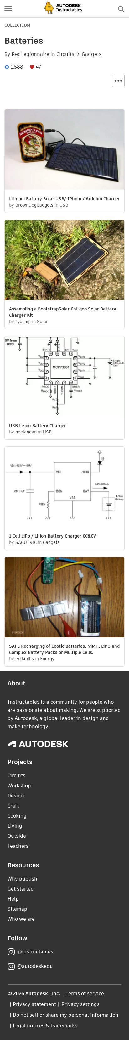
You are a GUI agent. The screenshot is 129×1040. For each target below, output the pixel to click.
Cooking (17, 815)
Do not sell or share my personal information (65, 1015)
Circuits (65, 54)
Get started (21, 888)
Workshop (19, 785)
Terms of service (85, 993)
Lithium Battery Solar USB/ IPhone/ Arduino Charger (64, 199)
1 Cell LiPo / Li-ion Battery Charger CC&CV (52, 536)
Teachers (18, 846)
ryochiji (23, 321)
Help (13, 899)
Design (16, 795)
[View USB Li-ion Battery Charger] (64, 377)
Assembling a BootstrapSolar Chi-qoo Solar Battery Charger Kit (62, 312)
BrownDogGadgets (34, 205)
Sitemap (17, 909)
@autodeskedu (35, 966)
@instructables (35, 951)
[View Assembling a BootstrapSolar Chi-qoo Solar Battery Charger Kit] (64, 261)
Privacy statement (34, 1004)
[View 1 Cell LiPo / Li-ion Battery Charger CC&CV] (64, 487)
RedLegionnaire (30, 54)
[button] (8, 9)
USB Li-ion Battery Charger (37, 425)
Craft (13, 805)
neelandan (26, 432)
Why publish (22, 878)
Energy (47, 659)
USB (63, 205)
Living (15, 826)
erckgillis (24, 659)
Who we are (21, 919)
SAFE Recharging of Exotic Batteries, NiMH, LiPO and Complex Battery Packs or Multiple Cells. (64, 649)
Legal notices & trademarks (45, 1025)
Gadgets (91, 54)
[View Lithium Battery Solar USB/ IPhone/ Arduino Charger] (64, 150)
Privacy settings (80, 1004)
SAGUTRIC (26, 542)
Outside (17, 836)
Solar (42, 321)
